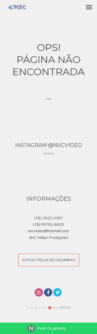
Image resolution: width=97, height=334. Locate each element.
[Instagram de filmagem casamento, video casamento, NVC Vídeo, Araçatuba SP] (39, 292)
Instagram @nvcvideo (48, 145)
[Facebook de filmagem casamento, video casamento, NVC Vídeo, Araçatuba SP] (48, 292)
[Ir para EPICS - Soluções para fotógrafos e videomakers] (48, 307)
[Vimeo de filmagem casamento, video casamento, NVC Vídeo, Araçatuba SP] (58, 292)
